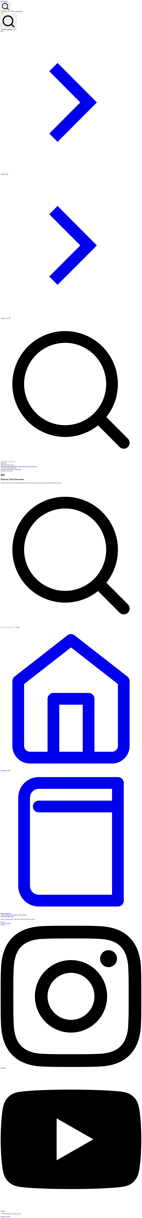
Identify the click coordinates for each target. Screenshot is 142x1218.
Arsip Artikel (13, 915)
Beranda (7, 915)
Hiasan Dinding (23, 466)
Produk (9, 923)
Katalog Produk (22, 915)
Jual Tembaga (15, 466)
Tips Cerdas (30, 466)
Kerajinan (8, 466)
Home (2, 923)
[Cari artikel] (1, 13)
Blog (13, 11)
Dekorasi (3, 466)
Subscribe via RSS (5, 1216)
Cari (2, 463)
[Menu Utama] (3, 13)
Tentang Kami (19, 11)
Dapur (35, 466)
